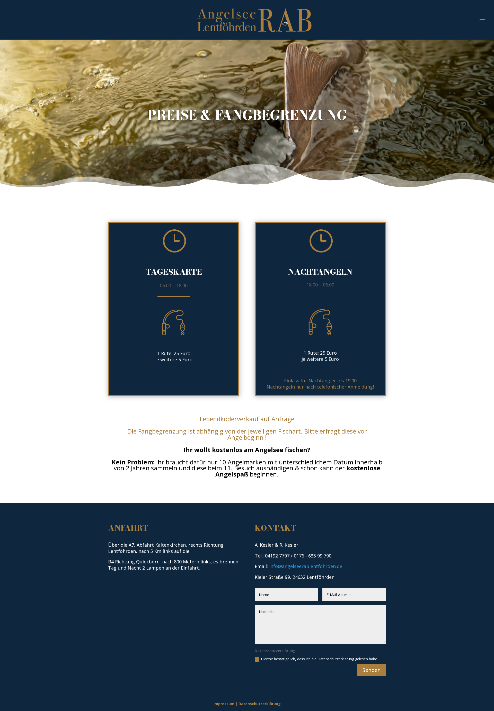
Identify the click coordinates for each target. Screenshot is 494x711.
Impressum (224, 703)
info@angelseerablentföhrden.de (305, 566)
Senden (372, 670)
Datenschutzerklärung (260, 703)
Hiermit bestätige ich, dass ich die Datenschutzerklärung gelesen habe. (319, 658)
